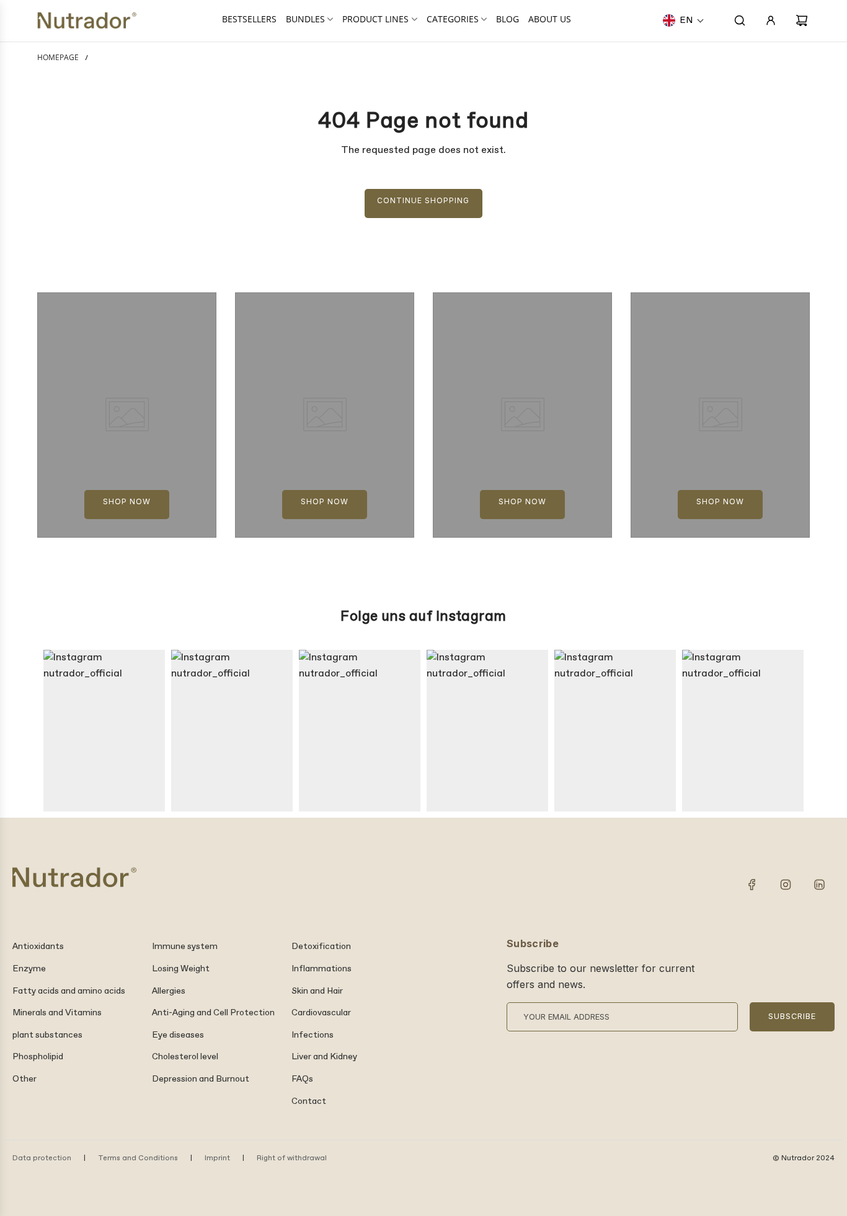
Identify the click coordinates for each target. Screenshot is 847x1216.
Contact (308, 1101)
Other (24, 1079)
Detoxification (321, 946)
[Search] (739, 20)
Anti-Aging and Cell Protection (213, 1012)
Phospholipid (37, 1056)
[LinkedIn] (819, 884)
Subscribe (792, 1016)
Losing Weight (181, 968)
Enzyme (29, 968)
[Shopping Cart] (801, 20)
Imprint (217, 1158)
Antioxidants (38, 946)
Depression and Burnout (200, 1079)
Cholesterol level (185, 1056)
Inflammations (321, 968)
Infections (312, 1035)
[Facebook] (752, 884)
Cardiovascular (321, 1012)
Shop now (127, 501)
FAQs (302, 1079)
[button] (684, 20)
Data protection (41, 1158)
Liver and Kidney (324, 1056)
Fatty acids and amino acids (68, 991)
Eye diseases (178, 1035)
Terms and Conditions (138, 1158)
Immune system (185, 946)
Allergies (168, 991)
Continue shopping (423, 200)
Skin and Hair (317, 991)
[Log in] (770, 20)
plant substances (47, 1035)
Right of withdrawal (292, 1158)
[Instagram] (785, 884)
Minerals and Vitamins (57, 1012)
